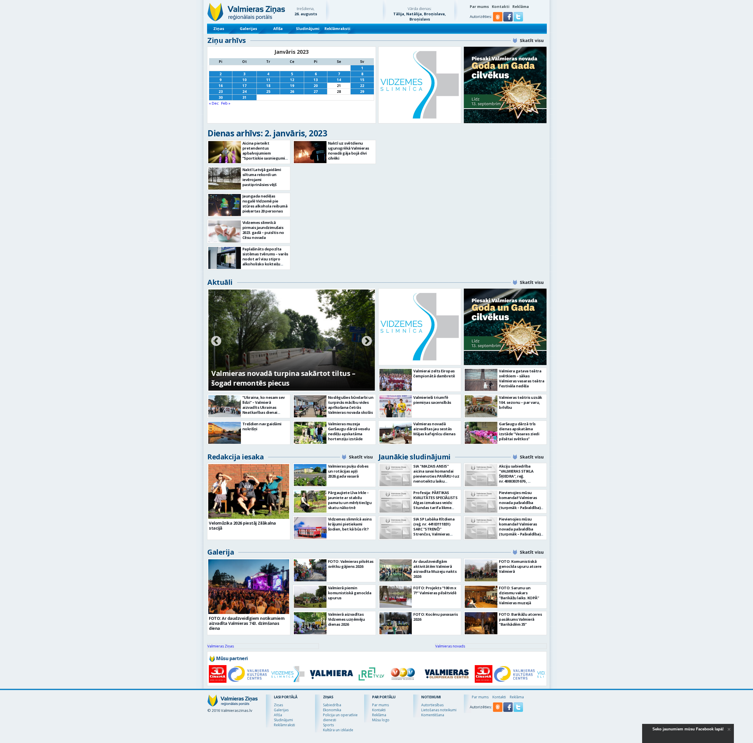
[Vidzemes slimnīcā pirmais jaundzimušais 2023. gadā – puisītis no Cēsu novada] (224, 231)
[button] (508, 20)
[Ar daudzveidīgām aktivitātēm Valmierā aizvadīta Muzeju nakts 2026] (396, 570)
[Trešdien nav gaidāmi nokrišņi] (224, 433)
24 (244, 91)
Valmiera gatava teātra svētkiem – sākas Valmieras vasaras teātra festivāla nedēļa (521, 378)
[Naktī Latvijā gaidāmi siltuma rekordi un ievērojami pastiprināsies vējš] (224, 178)
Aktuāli (220, 282)
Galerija (220, 552)
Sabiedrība (332, 704)
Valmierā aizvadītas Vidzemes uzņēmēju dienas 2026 (346, 619)
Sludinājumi (307, 28)
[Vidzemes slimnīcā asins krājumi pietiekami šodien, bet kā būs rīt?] (310, 528)
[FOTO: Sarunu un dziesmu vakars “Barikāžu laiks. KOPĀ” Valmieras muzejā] (481, 597)
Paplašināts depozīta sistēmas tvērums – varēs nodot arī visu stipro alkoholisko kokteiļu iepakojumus (265, 259)
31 (244, 97)
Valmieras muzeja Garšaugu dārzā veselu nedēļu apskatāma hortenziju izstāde (349, 431)
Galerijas (248, 28)
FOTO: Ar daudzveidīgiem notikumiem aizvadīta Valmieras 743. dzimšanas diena (246, 623)
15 (362, 79)
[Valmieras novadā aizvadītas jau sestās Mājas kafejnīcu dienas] (396, 433)
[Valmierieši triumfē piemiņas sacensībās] (396, 406)
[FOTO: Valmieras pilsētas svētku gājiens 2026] (310, 570)
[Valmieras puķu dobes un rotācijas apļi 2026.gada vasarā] (310, 475)
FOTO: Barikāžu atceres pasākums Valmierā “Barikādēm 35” (520, 619)
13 (316, 79)
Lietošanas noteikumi (439, 709)
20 (316, 85)
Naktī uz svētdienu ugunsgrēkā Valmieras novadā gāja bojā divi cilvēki (348, 150)
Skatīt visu (532, 40)
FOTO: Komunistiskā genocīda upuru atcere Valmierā (520, 566)
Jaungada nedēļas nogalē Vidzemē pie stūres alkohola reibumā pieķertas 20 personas (265, 203)
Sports (328, 724)
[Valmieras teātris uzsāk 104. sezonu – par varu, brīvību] (481, 406)
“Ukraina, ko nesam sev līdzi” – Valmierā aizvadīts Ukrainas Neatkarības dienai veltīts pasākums (263, 407)
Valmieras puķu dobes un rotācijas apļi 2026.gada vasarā (348, 471)
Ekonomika (332, 709)
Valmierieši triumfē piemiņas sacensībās (432, 400)
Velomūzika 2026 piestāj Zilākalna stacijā (242, 525)
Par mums (479, 6)
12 (292, 79)
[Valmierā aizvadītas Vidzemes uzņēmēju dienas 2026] (310, 623)
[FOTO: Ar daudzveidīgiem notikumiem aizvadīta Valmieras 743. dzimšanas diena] (248, 586)
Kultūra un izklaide (338, 729)
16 (221, 85)
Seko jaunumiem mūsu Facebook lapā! (688, 729)
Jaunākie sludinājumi (415, 456)
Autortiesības (432, 704)
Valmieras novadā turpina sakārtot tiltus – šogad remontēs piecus (283, 378)
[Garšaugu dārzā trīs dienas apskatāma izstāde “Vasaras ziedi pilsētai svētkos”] (481, 433)
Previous (216, 341)
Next (367, 341)
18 (268, 85)
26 (292, 91)
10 (244, 79)
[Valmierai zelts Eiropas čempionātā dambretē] (396, 380)
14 (339, 79)
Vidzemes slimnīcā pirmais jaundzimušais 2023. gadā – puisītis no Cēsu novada (263, 230)
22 (362, 85)
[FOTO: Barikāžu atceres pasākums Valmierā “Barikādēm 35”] (481, 623)
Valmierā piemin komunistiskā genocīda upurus (349, 592)
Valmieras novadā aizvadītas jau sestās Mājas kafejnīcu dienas (434, 428)
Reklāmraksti (337, 28)
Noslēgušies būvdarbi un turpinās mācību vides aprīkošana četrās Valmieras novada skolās (351, 405)
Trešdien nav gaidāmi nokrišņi (261, 426)
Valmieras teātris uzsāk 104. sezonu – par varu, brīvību (520, 402)
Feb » (225, 103)
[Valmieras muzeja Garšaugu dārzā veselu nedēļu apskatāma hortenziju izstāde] (310, 433)
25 (268, 91)
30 (221, 97)
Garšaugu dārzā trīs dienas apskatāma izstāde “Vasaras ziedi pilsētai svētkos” (519, 431)
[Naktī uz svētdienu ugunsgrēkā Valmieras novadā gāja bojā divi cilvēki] (310, 152)
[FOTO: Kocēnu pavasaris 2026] (396, 623)
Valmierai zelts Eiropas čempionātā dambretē (434, 373)
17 (244, 85)
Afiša (278, 28)
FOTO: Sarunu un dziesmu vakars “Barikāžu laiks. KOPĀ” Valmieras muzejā (519, 595)
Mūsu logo (380, 719)
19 (292, 85)
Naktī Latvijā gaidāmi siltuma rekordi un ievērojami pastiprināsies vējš (261, 177)
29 (362, 91)
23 (221, 91)
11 (268, 79)
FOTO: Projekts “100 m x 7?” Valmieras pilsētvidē (435, 590)
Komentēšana (432, 714)
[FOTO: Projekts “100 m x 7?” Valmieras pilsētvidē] (396, 597)
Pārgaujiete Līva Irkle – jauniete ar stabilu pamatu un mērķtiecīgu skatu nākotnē (350, 500)
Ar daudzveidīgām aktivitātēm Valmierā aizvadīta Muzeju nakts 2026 (435, 569)
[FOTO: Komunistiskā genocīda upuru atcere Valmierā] (481, 570)
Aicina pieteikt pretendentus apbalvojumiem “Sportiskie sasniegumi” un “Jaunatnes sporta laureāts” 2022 (264, 155)
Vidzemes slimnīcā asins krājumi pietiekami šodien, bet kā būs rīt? (350, 524)
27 (316, 91)
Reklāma (520, 6)
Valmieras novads (450, 646)
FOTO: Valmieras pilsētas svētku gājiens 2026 (351, 564)
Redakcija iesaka (235, 456)
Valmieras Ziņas (220, 646)
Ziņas (218, 28)
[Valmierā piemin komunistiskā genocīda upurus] (310, 597)
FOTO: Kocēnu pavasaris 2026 (435, 617)
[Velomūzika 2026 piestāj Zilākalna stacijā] (248, 491)
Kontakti (500, 6)
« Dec (214, 103)
